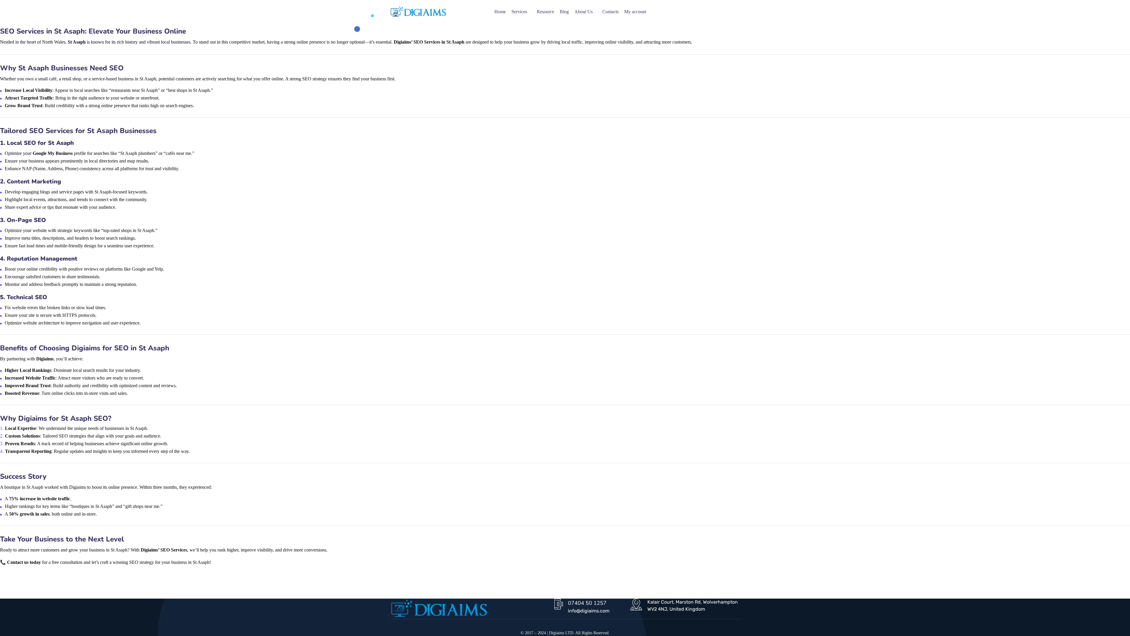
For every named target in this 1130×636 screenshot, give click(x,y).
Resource (545, 11)
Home (500, 11)
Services (519, 11)
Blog (564, 11)
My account (635, 11)
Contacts (610, 11)
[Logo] (418, 12)
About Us (583, 11)
